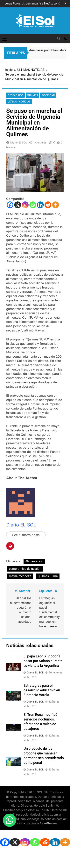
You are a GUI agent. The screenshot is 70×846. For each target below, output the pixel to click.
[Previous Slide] (59, 3)
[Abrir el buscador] (58, 38)
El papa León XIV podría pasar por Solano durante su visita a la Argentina (43, 661)
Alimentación (34, 561)
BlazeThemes (48, 823)
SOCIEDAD (48, 95)
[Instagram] (25, 204)
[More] (55, 204)
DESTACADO (15, 95)
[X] (17, 204)
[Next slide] (65, 3)
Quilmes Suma (48, 576)
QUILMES (32, 95)
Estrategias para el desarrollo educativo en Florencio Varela (42, 690)
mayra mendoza (20, 576)
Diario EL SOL (18, 142)
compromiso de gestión (25, 569)
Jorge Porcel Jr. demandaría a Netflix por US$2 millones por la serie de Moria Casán (31, 3)
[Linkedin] (40, 204)
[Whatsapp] (32, 204)
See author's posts (25, 535)
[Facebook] (10, 204)
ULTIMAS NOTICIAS (19, 101)
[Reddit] (48, 204)
